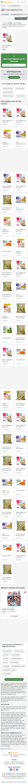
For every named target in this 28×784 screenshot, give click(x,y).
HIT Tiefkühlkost (14, 662)
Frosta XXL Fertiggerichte (5, 143)
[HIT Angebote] (3, 10)
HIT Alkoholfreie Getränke (18, 666)
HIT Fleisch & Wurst (19, 651)
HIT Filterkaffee (6, 673)
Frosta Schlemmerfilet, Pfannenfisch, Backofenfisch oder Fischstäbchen (20, 208)
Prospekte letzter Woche (9, 763)
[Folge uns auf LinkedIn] (11, 769)
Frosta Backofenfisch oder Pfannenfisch (7, 187)
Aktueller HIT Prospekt (8, 609)
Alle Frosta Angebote (14, 77)
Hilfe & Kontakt (14, 756)
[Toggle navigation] (25, 2)
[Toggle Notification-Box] (17, 2)
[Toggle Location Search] (22, 2)
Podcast (10, 754)
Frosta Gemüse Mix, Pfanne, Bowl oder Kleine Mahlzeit (6, 208)
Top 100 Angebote (20, 763)
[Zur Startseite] (7, 2)
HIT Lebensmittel (7, 651)
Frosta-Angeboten (16, 728)
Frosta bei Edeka (20, 88)
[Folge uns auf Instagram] (14, 769)
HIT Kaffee (5, 658)
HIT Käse (5, 662)
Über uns (5, 754)
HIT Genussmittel (15, 655)
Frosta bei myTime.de (8, 96)
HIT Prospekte (14, 616)
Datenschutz (22, 754)
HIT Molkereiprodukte (16, 658)
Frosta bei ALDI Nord (8, 88)
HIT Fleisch (5, 655)
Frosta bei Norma (20, 96)
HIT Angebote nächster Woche (17, 14)
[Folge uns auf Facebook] (17, 769)
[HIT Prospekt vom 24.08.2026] (14, 598)
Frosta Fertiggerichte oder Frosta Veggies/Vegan (7, 46)
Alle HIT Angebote (5, 14)
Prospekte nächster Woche (17, 762)
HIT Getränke (6, 666)
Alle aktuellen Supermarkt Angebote (14, 679)
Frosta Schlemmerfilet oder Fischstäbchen (21, 143)
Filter (21, 18)
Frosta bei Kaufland (7, 92)
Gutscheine (7, 762)
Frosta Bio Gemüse (6, 251)
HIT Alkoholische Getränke (9, 670)
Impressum (15, 754)
